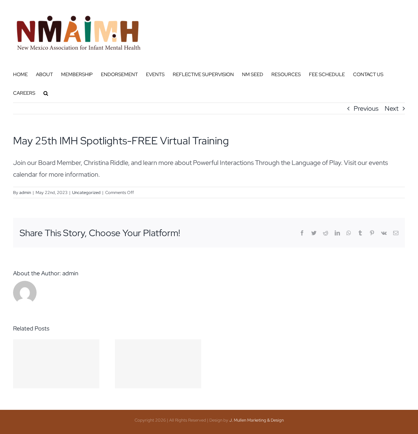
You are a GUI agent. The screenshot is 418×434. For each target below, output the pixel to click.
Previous (366, 108)
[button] (45, 93)
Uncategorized (86, 192)
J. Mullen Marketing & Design (256, 420)
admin (25, 192)
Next (391, 108)
